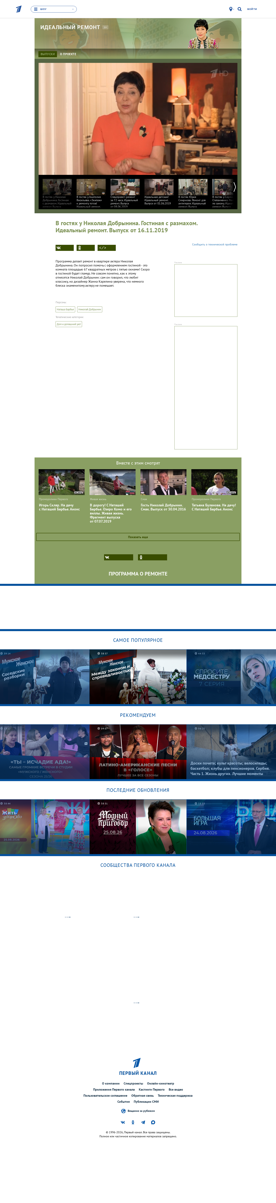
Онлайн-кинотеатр (160, 1083)
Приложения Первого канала (114, 1089)
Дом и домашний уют (69, 324)
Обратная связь (142, 1095)
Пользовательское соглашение (105, 1095)
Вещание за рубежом (141, 1111)
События (123, 1101)
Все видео (176, 1089)
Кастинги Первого (152, 1089)
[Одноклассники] (86, 248)
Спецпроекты (133, 1083)
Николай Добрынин (89, 309)
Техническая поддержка (175, 1095)
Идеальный (70, 27)
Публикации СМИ (146, 1101)
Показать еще (138, 537)
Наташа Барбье (65, 309)
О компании (111, 1083)
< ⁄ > (102, 247)
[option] (57, 193)
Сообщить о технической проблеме (214, 244)
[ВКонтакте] (65, 248)
